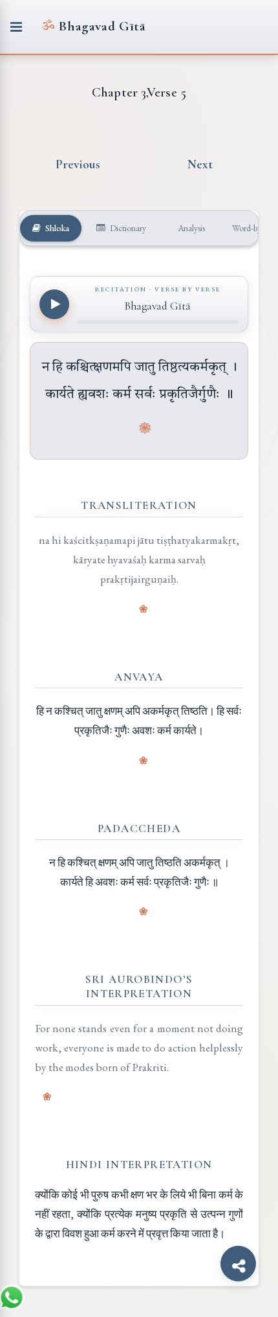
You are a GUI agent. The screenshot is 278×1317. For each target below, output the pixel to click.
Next (200, 164)
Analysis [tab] (190, 228)
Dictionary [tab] (127, 228)
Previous (78, 164)
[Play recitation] (54, 304)
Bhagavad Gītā (93, 26)
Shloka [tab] (56, 228)
